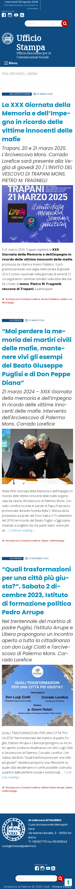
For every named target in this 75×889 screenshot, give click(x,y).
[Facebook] (5, 15)
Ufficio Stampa (31, 42)
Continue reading (21, 530)
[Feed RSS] (23, 15)
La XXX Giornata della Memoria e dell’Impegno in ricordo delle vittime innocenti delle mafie (37, 121)
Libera (64, 299)
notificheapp (56, 540)
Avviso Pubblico (50, 299)
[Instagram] (11, 15)
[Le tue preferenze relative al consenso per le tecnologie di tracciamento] (68, 882)
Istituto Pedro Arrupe (52, 787)
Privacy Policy (61, 886)
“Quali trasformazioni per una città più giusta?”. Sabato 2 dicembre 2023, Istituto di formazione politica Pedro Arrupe (36, 590)
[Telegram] (29, 15)
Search (65, 23)
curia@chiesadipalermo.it (19, 846)
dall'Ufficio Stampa (20, 94)
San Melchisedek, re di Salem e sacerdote (21, 7)
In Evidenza (16, 320)
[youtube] (17, 15)
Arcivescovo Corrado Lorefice (23, 299)
